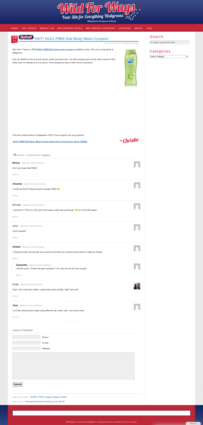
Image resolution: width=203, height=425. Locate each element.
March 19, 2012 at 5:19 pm (35, 184)
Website (46, 348)
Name (45, 337)
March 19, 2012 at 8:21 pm (31, 285)
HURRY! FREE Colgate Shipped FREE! (48, 397)
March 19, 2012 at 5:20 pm (33, 205)
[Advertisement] (75, 111)
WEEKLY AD (47, 28)
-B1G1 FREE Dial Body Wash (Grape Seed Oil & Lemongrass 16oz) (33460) (49, 141)
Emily (15, 284)
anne (15, 226)
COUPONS (124, 28)
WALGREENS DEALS (70, 28)
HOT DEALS (29, 28)
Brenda (16, 205)
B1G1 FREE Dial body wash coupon (55, 49)
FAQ (149, 28)
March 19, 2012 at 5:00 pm (33, 163)
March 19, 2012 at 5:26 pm (31, 226)
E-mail (45, 343)
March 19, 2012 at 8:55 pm (40, 265)
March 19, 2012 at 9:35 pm (31, 306)
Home (14, 28)
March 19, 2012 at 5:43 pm (33, 247)
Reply (15, 175)
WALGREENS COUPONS (100, 28)
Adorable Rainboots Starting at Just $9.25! (45, 401)
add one (46, 155)
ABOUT (138, 28)
